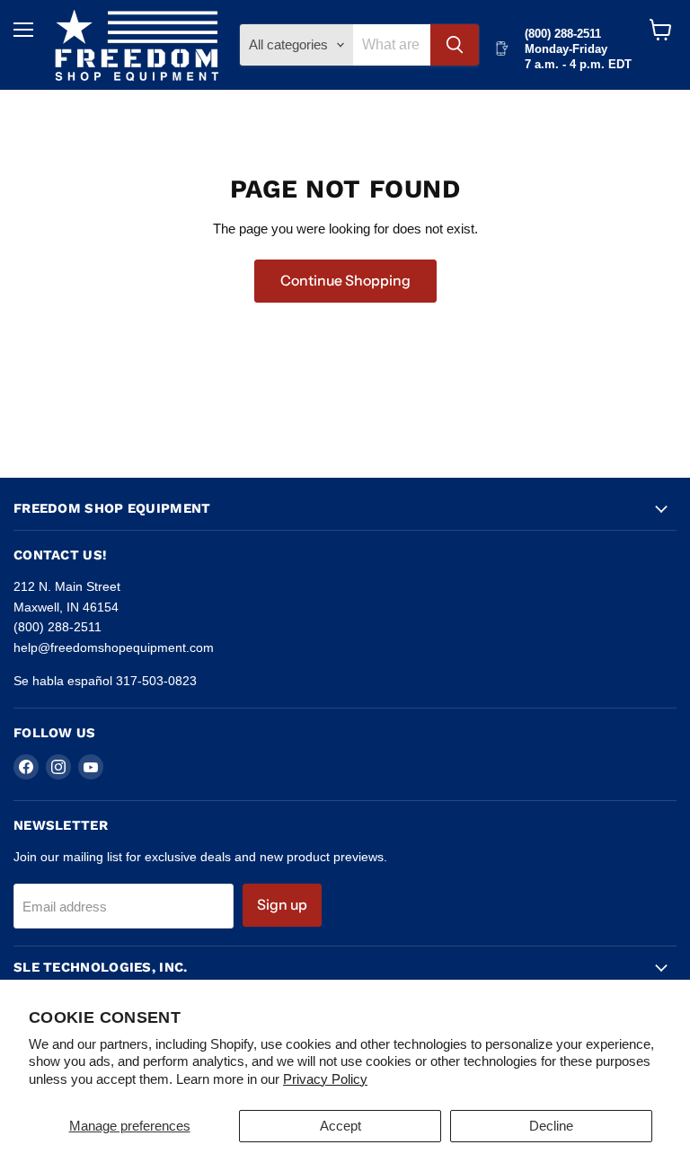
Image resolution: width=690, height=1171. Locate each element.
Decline (551, 1125)
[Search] (454, 45)
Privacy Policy (325, 1079)
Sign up (282, 904)
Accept (340, 1125)
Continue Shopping (345, 280)
